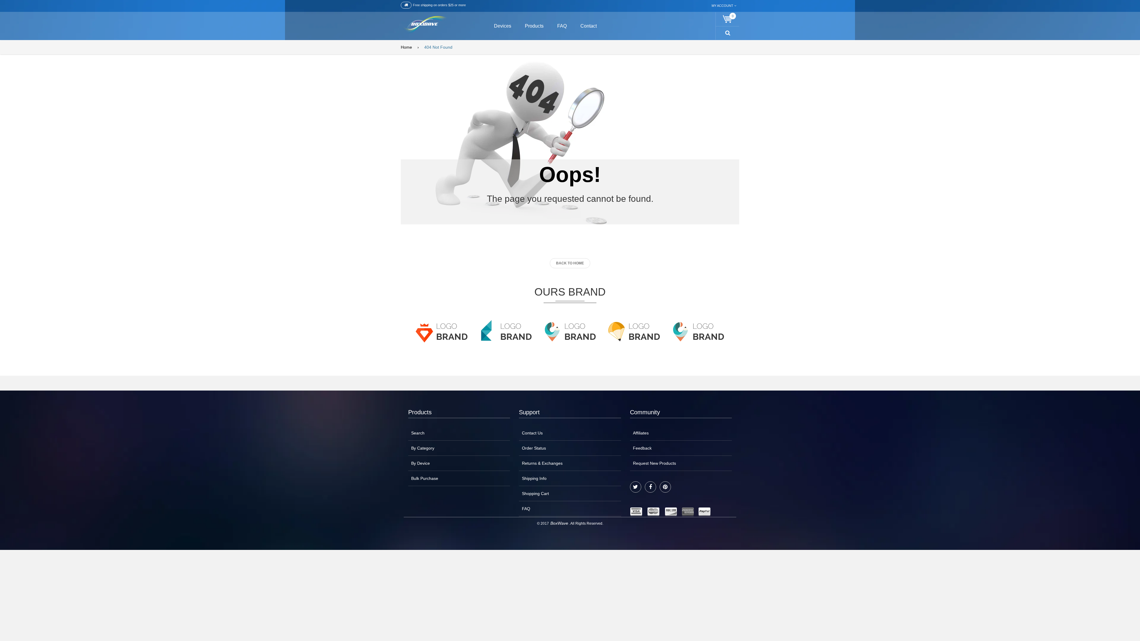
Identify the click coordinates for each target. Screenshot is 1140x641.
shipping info (534, 478)
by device (420, 463)
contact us (532, 433)
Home (406, 47)
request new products (654, 463)
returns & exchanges (542, 463)
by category (422, 448)
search (418, 433)
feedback (642, 448)
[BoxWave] (424, 25)
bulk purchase (424, 478)
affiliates (641, 433)
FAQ (526, 508)
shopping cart (535, 493)
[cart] (728, 19)
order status (534, 448)
